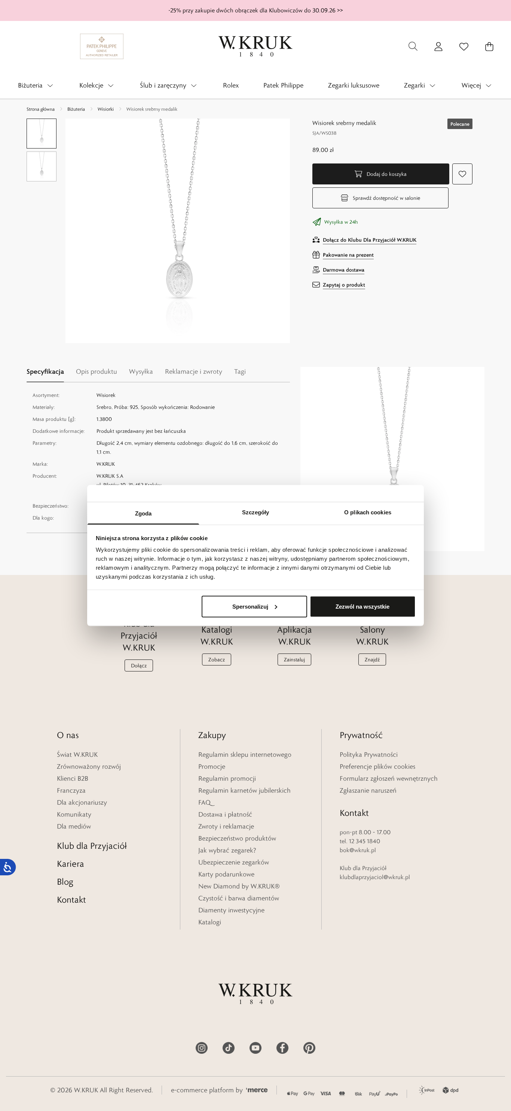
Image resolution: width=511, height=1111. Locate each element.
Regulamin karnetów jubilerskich (244, 790)
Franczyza (71, 790)
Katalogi (209, 922)
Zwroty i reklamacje (226, 826)
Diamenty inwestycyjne (231, 910)
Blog (65, 881)
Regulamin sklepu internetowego (244, 754)
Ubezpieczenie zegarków (233, 862)
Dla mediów (74, 826)
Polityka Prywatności (369, 754)
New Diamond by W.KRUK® (239, 886)
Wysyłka (141, 371)
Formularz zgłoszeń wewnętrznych (389, 778)
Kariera (70, 863)
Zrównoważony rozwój (89, 766)
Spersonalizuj (250, 606)
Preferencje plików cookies (377, 766)
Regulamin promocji (227, 778)
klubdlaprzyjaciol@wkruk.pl (375, 877)
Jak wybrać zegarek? (227, 850)
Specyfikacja (45, 371)
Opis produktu (96, 371)
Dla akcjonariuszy (82, 802)
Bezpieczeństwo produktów (237, 838)
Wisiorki (106, 109)
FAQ (204, 802)
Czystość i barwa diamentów (238, 898)
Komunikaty (74, 814)
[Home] (255, 46)
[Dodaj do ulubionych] (462, 173)
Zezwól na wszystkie (362, 606)
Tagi (240, 371)
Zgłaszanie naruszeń (368, 790)
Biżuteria (76, 109)
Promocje (211, 766)
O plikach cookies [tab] (367, 512)
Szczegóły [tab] (255, 512)
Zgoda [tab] (143, 513)
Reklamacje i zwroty (193, 371)
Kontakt (71, 899)
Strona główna (41, 109)
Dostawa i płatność (225, 814)
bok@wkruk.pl (358, 850)
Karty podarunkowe (226, 874)
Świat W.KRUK (77, 754)
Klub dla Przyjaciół (92, 845)
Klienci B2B (72, 778)
